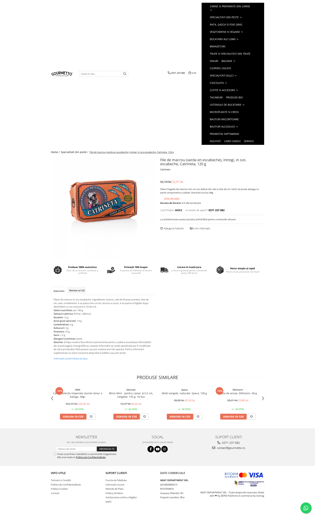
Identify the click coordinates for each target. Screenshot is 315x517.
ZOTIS (224, 495)
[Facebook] (150, 449)
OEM (77, 389)
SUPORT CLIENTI (116, 473)
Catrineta (165, 169)
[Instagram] (164, 449)
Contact (55, 493)
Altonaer (131, 389)
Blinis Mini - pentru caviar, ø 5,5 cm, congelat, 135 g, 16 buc (131, 394)
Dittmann (238, 389)
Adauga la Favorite (173, 228)
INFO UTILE (58, 473)
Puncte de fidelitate (116, 480)
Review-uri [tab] (77, 290)
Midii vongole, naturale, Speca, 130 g (184, 393)
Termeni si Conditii (61, 480)
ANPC (109, 501)
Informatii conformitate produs (71, 358)
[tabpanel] (103, 209)
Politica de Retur (114, 493)
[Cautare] (125, 74)
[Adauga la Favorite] (91, 417)
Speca (184, 389)
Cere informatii (201, 228)
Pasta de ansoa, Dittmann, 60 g (238, 393)
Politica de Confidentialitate (91, 457)
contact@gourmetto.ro (230, 448)
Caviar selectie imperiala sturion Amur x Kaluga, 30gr (77, 394)
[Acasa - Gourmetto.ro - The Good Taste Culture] (62, 73)
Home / (55, 152)
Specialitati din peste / (75, 152)
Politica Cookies (59, 488)
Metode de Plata (114, 488)
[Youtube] (157, 449)
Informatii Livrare (115, 484)
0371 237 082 (230, 442)
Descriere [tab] (59, 291)
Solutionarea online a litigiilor (121, 497)
